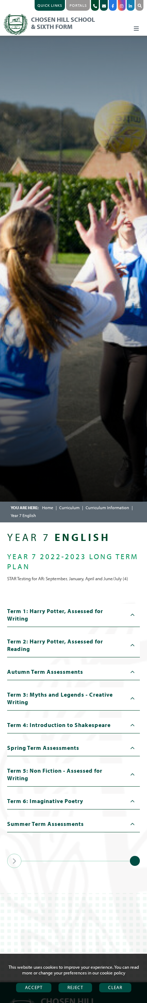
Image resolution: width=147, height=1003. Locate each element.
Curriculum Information (107, 507)
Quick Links (49, 5)
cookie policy (112, 973)
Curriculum (69, 507)
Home (47, 507)
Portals (78, 5)
